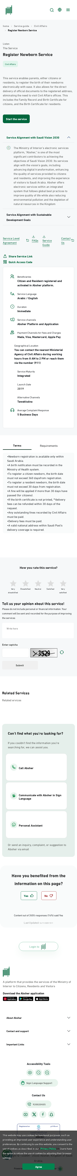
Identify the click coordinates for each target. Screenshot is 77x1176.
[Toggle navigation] (67, 9)
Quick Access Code (20, 262)
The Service (10, 48)
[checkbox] (29, 895)
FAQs (35, 240)
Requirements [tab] (49, 445)
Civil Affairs (40, 26)
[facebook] (43, 1114)
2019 (20, 388)
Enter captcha (10, 644)
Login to (34, 946)
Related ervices (11, 700)
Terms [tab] (17, 445)
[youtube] (25, 1114)
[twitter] (34, 1114)
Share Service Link (21, 256)
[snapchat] (51, 1114)
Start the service (16, 118)
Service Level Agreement (11, 240)
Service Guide (47, 242)
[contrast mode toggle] (30, 1072)
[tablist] (38, 445)
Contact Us (66, 240)
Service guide (21, 26)
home (6, 26)
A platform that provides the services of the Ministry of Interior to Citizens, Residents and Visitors (37, 983)
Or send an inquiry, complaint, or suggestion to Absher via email (37, 847)
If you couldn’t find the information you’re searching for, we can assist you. (33, 745)
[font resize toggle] (38, 1072)
